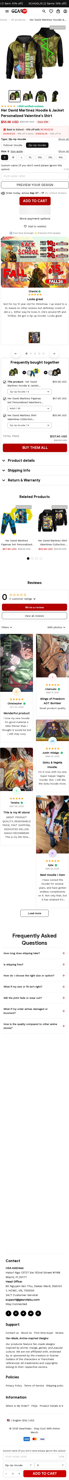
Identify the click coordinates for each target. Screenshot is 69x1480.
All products (18, 19)
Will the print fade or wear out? (23, 997)
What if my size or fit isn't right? (23, 986)
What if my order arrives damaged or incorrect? (26, 1011)
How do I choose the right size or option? (29, 975)
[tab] (26, 353)
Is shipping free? (13, 964)
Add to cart (45, 1473)
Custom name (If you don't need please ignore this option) (31, 167)
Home (3, 19)
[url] (23, 1299)
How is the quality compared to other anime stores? (30, 1026)
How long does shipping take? (22, 953)
